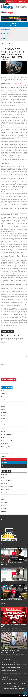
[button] (13, 23)
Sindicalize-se (5, 29)
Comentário (4, 342)
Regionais (4, 38)
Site (2, 369)
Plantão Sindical (6, 33)
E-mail (3, 364)
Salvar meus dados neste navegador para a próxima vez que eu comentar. (13, 376)
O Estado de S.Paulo (17, 83)
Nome (3, 359)
